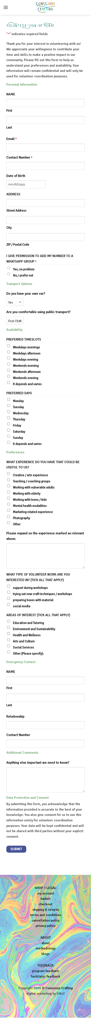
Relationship (15, 716)
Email (11, 139)
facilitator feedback (45, 976)
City (9, 228)
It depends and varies (27, 384)
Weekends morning (26, 366)
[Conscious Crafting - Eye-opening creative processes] (45, 7)
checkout (45, 904)
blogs (45, 954)
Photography (21, 518)
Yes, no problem (23, 269)
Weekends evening (25, 378)
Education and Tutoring (28, 623)
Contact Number (19, 157)
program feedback (45, 971)
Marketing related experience (33, 512)
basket (45, 899)
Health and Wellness (27, 635)
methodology (45, 948)
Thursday (19, 419)
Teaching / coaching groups (31, 481)
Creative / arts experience (30, 475)
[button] (5, 7)
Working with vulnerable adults (34, 487)
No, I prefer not (23, 275)
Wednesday (21, 413)
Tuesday (18, 407)
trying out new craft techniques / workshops (42, 594)
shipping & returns (45, 910)
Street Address (16, 210)
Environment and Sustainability (34, 629)
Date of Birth (15, 176)
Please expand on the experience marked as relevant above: (45, 536)
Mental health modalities (30, 506)
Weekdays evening (25, 359)
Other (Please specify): (28, 653)
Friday (17, 425)
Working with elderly (26, 493)
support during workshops (30, 588)
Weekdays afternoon (26, 353)
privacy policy (45, 926)
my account (45, 893)
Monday (18, 401)
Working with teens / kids (30, 500)
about (45, 943)
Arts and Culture (24, 641)
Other (17, 524)
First (9, 110)
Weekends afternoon (27, 372)
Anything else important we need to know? (37, 762)
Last (9, 127)
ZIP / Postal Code (17, 244)
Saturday (19, 432)
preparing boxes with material (33, 600)
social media (21, 606)
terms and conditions (45, 915)
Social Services (23, 647)
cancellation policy (45, 920)
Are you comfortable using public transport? (38, 312)
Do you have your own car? (25, 293)
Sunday (18, 438)
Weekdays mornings (26, 347)
